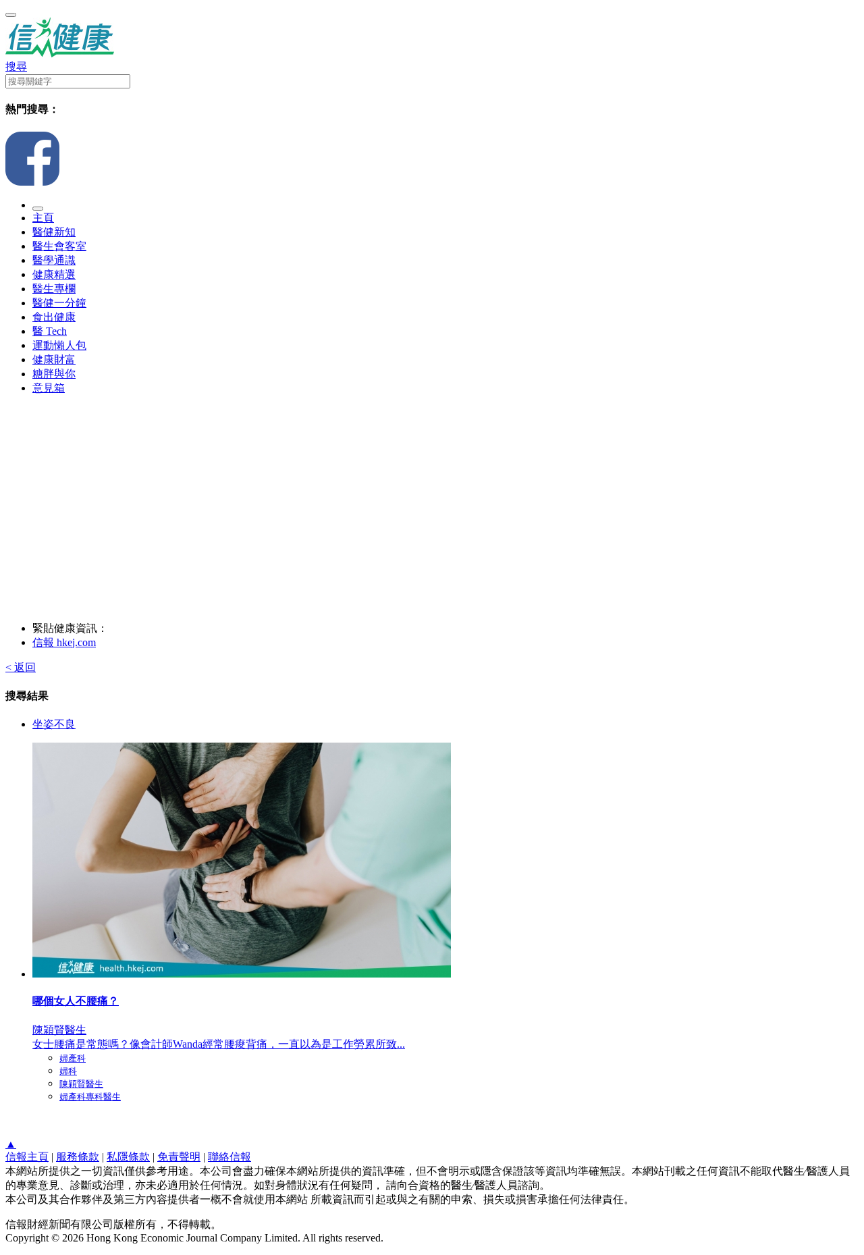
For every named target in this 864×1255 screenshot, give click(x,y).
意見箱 (48, 388)
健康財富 (54, 359)
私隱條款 (128, 1157)
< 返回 (20, 667)
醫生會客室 (59, 246)
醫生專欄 (54, 288)
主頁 (43, 217)
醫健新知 (54, 232)
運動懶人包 (59, 345)
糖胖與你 (54, 373)
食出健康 (54, 317)
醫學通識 (54, 260)
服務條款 (77, 1157)
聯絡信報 (229, 1157)
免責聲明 (178, 1157)
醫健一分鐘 (59, 303)
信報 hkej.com (64, 642)
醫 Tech (49, 331)
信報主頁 (27, 1157)
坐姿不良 (54, 724)
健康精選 (54, 274)
